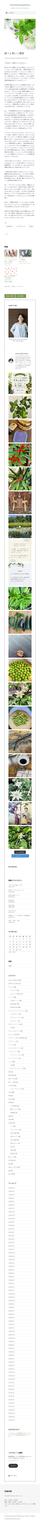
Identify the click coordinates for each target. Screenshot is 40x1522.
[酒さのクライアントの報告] (25, 253)
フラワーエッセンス (16, 1017)
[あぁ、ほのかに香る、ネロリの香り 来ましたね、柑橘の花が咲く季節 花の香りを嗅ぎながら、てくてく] (20, 837)
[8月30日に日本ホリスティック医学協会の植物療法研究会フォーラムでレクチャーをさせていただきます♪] (20, 383)
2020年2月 (11, 1287)
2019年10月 (11, 1300)
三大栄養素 (13, 1106)
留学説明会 (13, 1004)
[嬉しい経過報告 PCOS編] (10, 271)
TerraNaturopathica (20, 4)
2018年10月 (11, 1338)
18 (23, 944)
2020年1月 (11, 1290)
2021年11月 (11, 1215)
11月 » (14, 952)
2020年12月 (11, 1253)
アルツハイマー (14, 1129)
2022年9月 (11, 1191)
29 (13, 950)
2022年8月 (11, 1194)
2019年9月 (11, 1304)
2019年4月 (11, 1321)
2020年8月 (11, 1266)
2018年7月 (11, 1348)
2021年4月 (11, 1239)
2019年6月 (11, 1314)
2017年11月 (11, 1376)
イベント (10, 997)
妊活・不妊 (11, 1078)
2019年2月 (11, 1324)
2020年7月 (11, 1270)
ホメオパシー (14, 1021)
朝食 (9, 1095)
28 (10, 950)
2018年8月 (11, 1345)
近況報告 (10, 900)
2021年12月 (11, 1212)
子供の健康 (13, 1140)
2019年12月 (11, 1294)
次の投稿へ (21, 296)
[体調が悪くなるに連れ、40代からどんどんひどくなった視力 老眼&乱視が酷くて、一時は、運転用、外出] (20, 741)
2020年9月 (11, 1263)
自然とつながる (12, 1167)
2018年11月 (11, 1335)
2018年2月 (11, 1365)
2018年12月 (11, 1331)
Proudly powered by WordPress (14, 1516)
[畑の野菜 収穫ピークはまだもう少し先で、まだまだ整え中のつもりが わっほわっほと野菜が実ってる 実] (20, 622)
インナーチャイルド (16, 1089)
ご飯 (11, 1065)
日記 (13, 286)
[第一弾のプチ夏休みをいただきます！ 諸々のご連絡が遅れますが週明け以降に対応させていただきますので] (20, 550)
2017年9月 (11, 1382)
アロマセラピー (14, 1014)
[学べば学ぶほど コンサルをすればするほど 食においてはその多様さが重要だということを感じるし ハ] (20, 765)
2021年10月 (11, 1218)
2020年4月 (11, 1280)
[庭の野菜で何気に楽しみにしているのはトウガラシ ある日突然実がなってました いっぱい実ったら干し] (20, 598)
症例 (9, 1119)
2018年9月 (11, 1341)
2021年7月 (11, 1229)
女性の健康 (13, 1133)
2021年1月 (11, 1249)
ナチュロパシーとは (16, 1055)
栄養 (9, 1102)
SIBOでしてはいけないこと (16, 890)
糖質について (14, 1109)
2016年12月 (11, 1410)
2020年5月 (11, 1276)
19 (26, 944)
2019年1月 (11, 1328)
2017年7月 (11, 1386)
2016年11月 (11, 1413)
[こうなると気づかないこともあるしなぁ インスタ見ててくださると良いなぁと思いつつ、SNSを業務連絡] (20, 574)
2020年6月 (11, 1273)
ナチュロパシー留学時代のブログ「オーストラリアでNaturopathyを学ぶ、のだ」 (19, 1435)
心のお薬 (10, 1085)
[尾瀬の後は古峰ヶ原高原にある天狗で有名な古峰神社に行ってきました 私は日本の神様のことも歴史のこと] (20, 502)
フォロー (13, 1465)
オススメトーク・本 (14, 1024)
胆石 (11, 1146)
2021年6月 (11, 1232)
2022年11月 (11, 1188)
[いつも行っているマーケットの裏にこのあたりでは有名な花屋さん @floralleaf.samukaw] (20, 789)
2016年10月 (11, 1416)
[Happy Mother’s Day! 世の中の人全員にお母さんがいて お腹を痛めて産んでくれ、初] (20, 813)
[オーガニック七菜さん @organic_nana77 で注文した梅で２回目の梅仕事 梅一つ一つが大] (20, 670)
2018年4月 (11, 1358)
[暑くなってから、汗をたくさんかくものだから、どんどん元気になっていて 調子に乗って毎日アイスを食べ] (20, 431)
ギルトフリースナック (16, 1068)
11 (23, 942)
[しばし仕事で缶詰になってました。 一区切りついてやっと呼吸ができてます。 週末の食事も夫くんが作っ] (20, 407)
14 (10, 944)
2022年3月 (11, 1201)
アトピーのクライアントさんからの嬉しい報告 (10, 259)
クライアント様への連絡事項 (16, 1038)
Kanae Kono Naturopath (19, 58)
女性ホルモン (14, 1136)
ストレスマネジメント (14, 1048)
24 (20, 947)
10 (20, 942)
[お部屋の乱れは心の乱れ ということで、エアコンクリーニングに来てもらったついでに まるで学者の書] (20, 646)
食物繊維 (12, 1112)
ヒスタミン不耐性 (15, 994)
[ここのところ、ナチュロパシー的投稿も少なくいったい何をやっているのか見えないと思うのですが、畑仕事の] (20, 478)
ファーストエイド (13, 1058)
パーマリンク (19, 286)
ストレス (10, 1044)
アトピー (10, 987)
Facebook (12, 867)
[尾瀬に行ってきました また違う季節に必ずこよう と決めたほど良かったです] (20, 526)
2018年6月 (11, 1352)
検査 (9, 1116)
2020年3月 (11, 1283)
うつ (11, 1126)
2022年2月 (11, 1205)
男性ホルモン (14, 1143)
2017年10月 (11, 1379)
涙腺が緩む (11, 905)
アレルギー (13, 990)
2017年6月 (11, 1389)
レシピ (10, 1061)
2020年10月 (11, 1259)
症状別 (10, 1123)
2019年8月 (11, 1307)
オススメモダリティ (14, 1031)
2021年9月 (11, 1222)
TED (11, 1027)
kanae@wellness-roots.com (13, 1496)
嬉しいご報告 (12, 1082)
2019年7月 (11, 1311)
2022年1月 (11, 1208)
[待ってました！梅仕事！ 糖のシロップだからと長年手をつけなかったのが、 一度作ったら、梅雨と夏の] (20, 717)
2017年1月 (11, 1406)
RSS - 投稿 (13, 1475)
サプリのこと (12, 1041)
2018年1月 (11, 1369)
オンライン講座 (12, 1034)
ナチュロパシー (12, 1051)
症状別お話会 (14, 1007)
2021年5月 (11, 1235)
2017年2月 (11, 1403)
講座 (9, 1170)
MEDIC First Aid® (13, 983)
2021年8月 (11, 1225)
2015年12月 (11, 1420)
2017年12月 (11, 1372)
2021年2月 (11, 1246)
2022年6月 (11, 1198)
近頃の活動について (14, 895)
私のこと (10, 1157)
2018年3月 (11, 1362)
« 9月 (9, 952)
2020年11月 (11, 1256)
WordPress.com (15, 1518)
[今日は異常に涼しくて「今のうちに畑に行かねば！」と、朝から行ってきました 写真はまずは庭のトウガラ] (20, 454)
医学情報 (10, 1075)
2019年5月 (11, 1317)
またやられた (12, 910)
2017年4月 (11, 1396)
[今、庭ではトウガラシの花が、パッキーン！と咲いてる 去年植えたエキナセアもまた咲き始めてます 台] (20, 694)
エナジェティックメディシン (16, 1011)
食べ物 (10, 1174)
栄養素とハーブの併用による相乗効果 (19, 915)
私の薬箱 (10, 1160)
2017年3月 (11, 1399)
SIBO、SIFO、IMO (14, 920)
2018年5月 (11, 1355)
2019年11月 (11, 1297)
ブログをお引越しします (15, 885)
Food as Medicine (13, 980)
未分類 (10, 1099)
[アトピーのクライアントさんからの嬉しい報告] (10, 253)
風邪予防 (12, 1153)
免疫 (9, 1072)
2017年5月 (11, 1393)
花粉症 (12, 1150)
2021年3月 (11, 1242)
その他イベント (14, 1000)
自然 (9, 1164)
